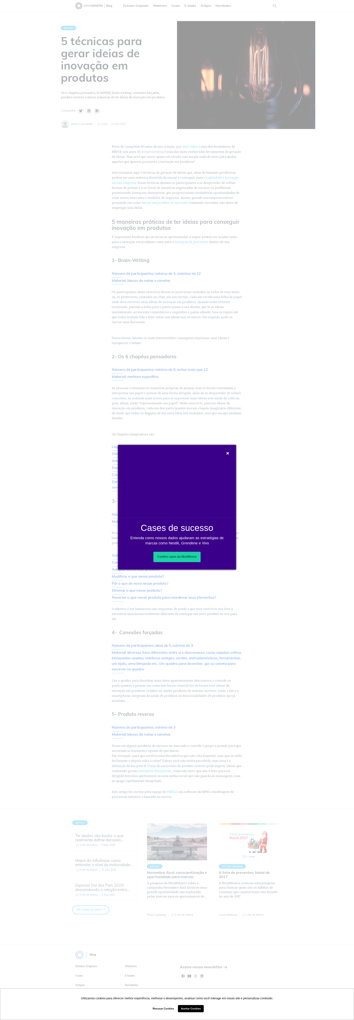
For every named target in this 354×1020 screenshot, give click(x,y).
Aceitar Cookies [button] (191, 1008)
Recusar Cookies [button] (163, 1008)
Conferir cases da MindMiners (177, 556)
